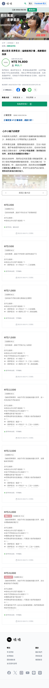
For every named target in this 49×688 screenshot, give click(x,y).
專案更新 (17, 98)
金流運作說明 (12, 664)
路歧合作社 (11, 46)
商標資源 (38, 656)
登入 (30, 3)
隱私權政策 (11, 660)
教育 (17, 43)
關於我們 (38, 652)
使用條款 (10, 656)
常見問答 (31, 98)
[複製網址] (35, 90)
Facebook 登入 (40, 3)
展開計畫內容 (24, 193)
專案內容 (5, 98)
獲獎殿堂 (38, 660)
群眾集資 (10, 43)
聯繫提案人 (8, 90)
